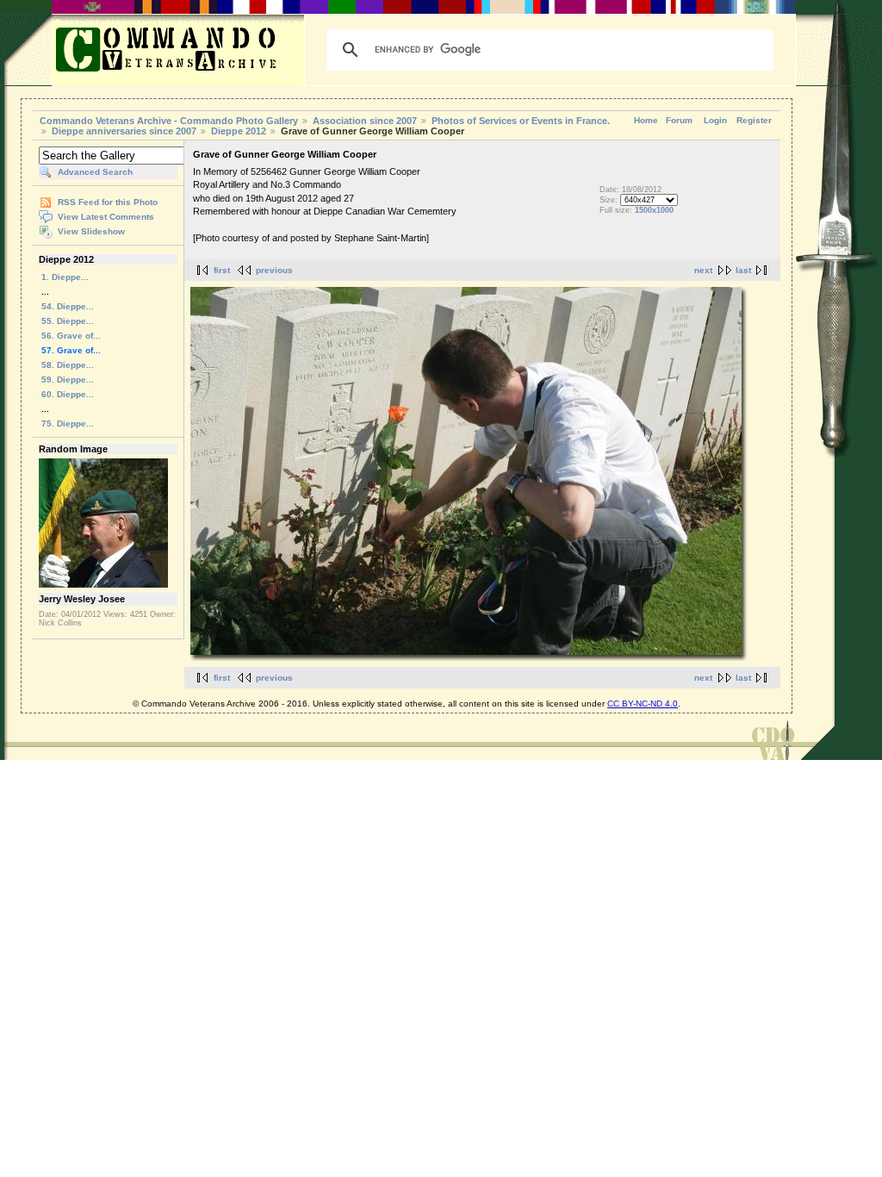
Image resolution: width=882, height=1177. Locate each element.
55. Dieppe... (67, 321)
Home (646, 120)
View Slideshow (91, 231)
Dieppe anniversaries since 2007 (124, 131)
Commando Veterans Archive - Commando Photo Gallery (169, 120)
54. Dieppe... (67, 306)
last (743, 270)
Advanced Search (95, 172)
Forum (679, 120)
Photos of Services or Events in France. (521, 120)
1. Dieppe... (65, 277)
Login (715, 120)
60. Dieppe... (67, 394)
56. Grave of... (71, 335)
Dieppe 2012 (238, 131)
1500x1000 (654, 210)
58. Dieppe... (67, 365)
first (222, 270)
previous (274, 270)
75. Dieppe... (67, 423)
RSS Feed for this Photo (108, 202)
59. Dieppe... (67, 379)
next (703, 270)
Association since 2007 (366, 120)
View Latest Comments (106, 216)
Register (754, 120)
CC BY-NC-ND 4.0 (642, 703)
